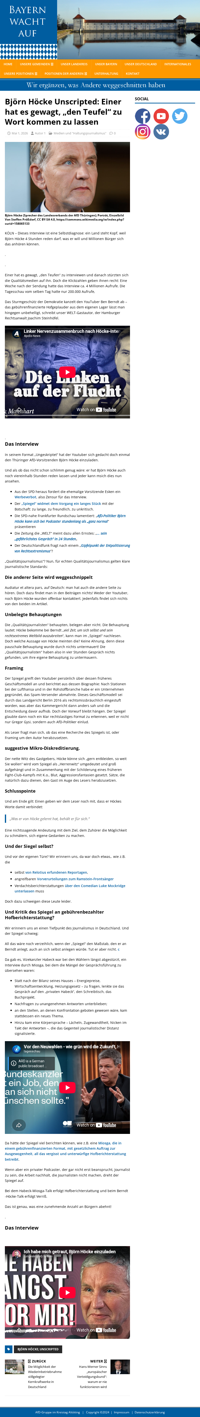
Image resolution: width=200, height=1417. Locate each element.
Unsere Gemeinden (35, 64)
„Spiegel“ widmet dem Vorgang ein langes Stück (61, 503)
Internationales (177, 64)
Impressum (121, 1412)
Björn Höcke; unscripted (38, 1349)
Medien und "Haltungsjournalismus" (80, 133)
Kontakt (133, 74)
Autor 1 (40, 133)
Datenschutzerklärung (150, 1412)
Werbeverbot (25, 497)
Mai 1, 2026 (20, 133)
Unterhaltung (106, 74)
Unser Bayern (106, 64)
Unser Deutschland (141, 64)
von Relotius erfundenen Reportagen (56, 872)
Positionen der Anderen (64, 74)
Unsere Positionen (19, 74)
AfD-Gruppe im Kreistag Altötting (57, 1412)
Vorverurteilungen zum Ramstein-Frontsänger (75, 879)
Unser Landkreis (74, 64)
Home (8, 64)
